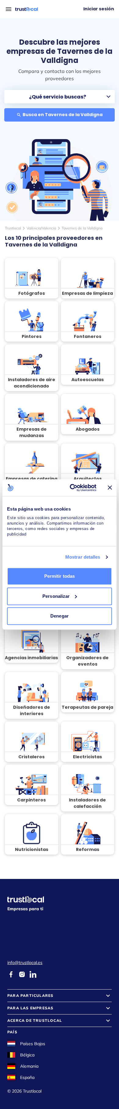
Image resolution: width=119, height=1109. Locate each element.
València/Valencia (41, 228)
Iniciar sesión (98, 9)
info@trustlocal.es (24, 962)
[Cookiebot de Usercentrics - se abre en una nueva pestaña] (72, 488)
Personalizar (56, 596)
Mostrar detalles (82, 557)
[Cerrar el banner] (110, 487)
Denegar (59, 615)
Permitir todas (59, 576)
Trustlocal (13, 228)
